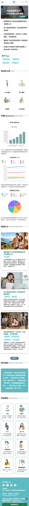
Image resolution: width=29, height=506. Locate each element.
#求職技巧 (15, 63)
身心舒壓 (7, 257)
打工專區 (12, 490)
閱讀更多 (14, 358)
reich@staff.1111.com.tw (9, 495)
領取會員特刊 (14, 504)
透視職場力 (7, 340)
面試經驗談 (22, 490)
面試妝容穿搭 (15, 336)
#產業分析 (16, 59)
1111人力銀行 (6, 490)
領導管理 (7, 297)
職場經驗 (7, 336)
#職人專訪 (6, 63)
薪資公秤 (16, 490)
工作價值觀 (16, 340)
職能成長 (14, 297)
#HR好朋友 (6, 59)
